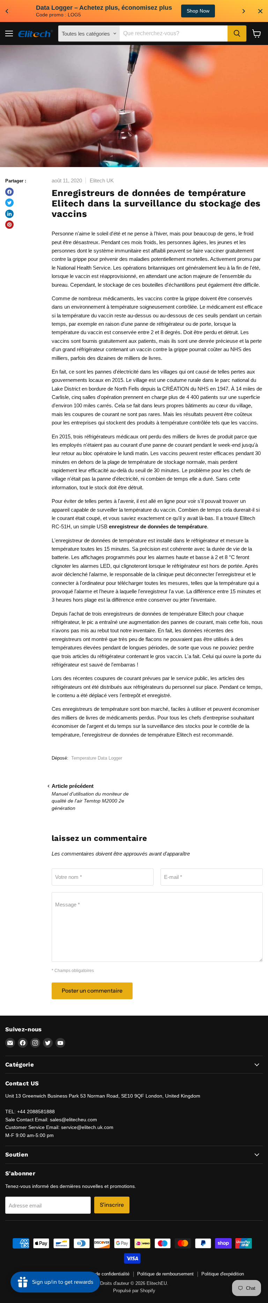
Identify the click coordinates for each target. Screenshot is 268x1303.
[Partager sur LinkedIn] (9, 214)
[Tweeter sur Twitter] (9, 202)
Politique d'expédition (222, 1273)
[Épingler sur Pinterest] (9, 224)
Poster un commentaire (92, 990)
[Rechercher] (237, 33)
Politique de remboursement (165, 1273)
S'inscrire (112, 1205)
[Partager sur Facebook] (9, 192)
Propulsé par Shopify (134, 1290)
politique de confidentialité (103, 1273)
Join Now (224, 11)
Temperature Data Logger (96, 758)
